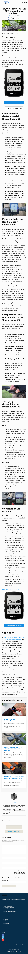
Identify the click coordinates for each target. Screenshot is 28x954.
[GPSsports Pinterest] (3, 940)
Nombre (4, 856)
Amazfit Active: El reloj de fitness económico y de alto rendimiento (13, 719)
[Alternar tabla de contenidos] (20, 108)
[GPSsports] (6, 3)
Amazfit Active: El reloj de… (14, 827)
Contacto (6, 908)
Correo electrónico (6, 860)
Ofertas (6, 920)
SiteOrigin (19, 951)
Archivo (6, 919)
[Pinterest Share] (15, 18)
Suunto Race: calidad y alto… (14, 831)
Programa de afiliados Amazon (10, 911)
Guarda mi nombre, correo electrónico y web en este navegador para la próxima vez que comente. (20, 872)
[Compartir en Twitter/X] (12, 18)
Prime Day (6, 923)
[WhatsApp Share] (18, 18)
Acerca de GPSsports (8, 906)
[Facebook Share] (9, 18)
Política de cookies (8, 910)
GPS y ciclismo (9, 15)
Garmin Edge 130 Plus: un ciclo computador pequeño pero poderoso (13, 749)
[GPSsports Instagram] (3, 938)
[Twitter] (14, 817)
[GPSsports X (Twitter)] (3, 937)
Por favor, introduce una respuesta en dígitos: (11, 877)
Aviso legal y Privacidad (9, 907)
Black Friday (7, 922)
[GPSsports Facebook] (3, 935)
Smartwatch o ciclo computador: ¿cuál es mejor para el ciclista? (14, 777)
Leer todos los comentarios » (11, 589)
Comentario (5, 844)
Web (3, 865)
